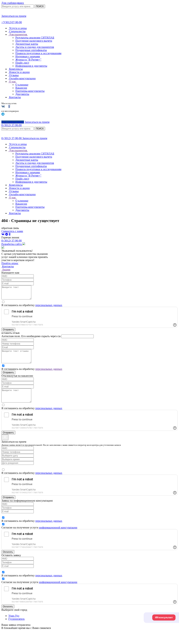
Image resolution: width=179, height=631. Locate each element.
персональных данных (48, 305)
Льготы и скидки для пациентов (34, 47)
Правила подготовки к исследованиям (38, 53)
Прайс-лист (22, 62)
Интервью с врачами (27, 56)
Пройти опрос (9, 263)
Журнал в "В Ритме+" (28, 59)
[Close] (4, 437)
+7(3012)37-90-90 (11, 22)
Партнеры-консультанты (30, 90)
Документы (22, 94)
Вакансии (21, 87)
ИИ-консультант (164, 617)
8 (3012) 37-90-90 (11, 138)
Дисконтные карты (26, 43)
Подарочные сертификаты (31, 50)
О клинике (21, 84)
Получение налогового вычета (33, 40)
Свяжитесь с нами (12, 231)
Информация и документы (31, 65)
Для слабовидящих (12, 2)
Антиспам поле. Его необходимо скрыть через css (31, 336)
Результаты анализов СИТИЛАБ (34, 37)
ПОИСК (40, 6)
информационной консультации (58, 527)
